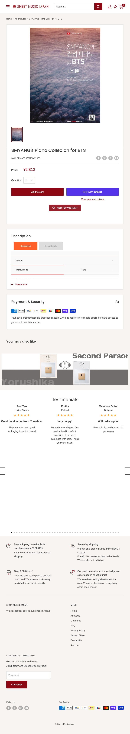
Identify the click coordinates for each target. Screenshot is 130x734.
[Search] (98, 6)
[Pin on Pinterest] (104, 158)
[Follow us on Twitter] (14, 708)
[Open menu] (8, 6)
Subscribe (16, 684)
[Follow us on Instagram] (20, 708)
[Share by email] (116, 158)
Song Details (51, 246)
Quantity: (16, 180)
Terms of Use (77, 635)
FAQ (73, 625)
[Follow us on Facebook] (8, 708)
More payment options (92, 199)
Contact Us (76, 640)
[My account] (109, 6)
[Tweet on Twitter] (110, 158)
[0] (121, 7)
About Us (75, 615)
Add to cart (37, 191)
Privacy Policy (78, 630)
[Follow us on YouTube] (26, 708)
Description (25, 246)
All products (20, 19)
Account (75, 645)
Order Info (76, 620)
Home (9, 19)
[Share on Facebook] (98, 158)
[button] (2, 470)
